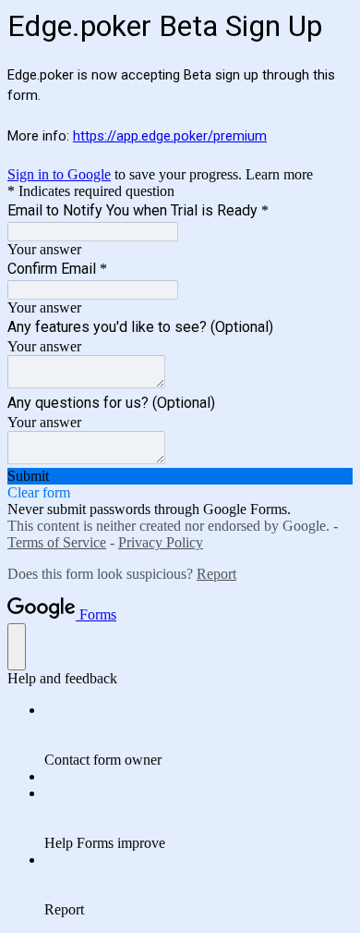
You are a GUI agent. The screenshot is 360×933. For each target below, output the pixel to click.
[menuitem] (198, 735)
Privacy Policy (160, 542)
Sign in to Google (59, 174)
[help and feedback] (16, 646)
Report (216, 574)
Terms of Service (56, 542)
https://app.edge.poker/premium (170, 136)
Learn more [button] (279, 174)
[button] (180, 476)
